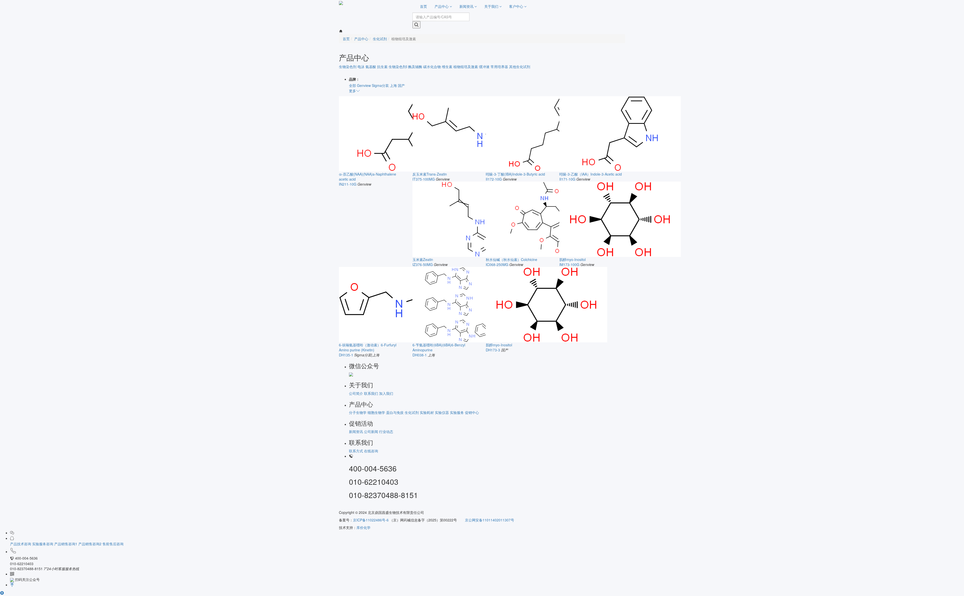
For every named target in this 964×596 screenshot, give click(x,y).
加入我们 (386, 393)
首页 (423, 6)
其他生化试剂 (519, 66)
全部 (352, 85)
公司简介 (356, 393)
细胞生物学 (376, 412)
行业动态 (386, 431)
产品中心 (442, 6)
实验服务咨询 (43, 543)
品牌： (354, 79)
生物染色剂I (398, 66)
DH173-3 (493, 349)
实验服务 (457, 412)
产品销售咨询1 (66, 543)
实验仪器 (442, 412)
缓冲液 (484, 66)
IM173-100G (569, 264)
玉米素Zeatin (422, 259)
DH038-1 (419, 354)
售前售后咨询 (113, 543)
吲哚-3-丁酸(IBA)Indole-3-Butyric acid (515, 174)
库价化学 (363, 527)
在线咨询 (371, 450)
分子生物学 (358, 412)
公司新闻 (371, 431)
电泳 (361, 66)
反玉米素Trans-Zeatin (429, 174)
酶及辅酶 (415, 66)
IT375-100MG (423, 179)
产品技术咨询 (21, 543)
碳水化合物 (432, 66)
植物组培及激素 (465, 66)
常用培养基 (499, 66)
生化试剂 (380, 38)
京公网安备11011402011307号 (489, 519)
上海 (393, 85)
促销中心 (472, 412)
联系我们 (371, 393)
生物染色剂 (347, 66)
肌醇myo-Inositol (572, 259)
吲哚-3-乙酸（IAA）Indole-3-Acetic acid (590, 174)
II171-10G (567, 179)
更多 (352, 90)
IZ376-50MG (422, 264)
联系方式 (356, 450)
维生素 (447, 66)
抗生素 (382, 66)
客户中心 (516, 6)
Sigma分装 (380, 85)
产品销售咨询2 (90, 543)
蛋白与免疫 (395, 412)
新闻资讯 (466, 6)
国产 (401, 85)
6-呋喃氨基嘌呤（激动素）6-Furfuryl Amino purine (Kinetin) (367, 347)
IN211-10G (347, 184)
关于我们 (491, 6)
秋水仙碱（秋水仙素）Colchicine (511, 259)
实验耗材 (427, 412)
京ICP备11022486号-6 (371, 519)
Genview (364, 85)
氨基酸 (371, 66)
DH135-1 (346, 354)
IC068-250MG (497, 264)
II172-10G (494, 179)
